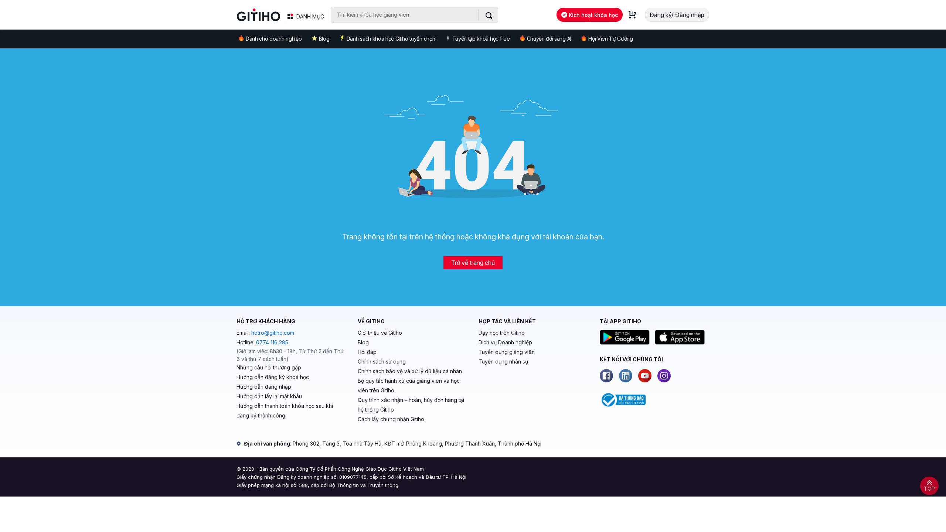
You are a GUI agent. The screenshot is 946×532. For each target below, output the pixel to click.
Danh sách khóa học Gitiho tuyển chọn (391, 38)
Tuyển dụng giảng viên (507, 352)
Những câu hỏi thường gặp (268, 367)
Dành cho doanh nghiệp (274, 38)
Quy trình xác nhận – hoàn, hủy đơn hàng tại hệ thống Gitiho (411, 405)
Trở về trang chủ (473, 262)
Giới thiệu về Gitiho (380, 333)
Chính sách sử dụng (382, 361)
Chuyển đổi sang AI (549, 38)
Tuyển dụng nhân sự (503, 361)
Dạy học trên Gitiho (502, 333)
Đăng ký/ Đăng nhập (677, 14)
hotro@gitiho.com (272, 333)
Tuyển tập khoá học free (481, 38)
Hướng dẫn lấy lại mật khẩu (269, 396)
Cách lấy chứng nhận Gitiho (391, 419)
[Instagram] (664, 375)
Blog (324, 38)
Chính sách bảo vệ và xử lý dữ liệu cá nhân (410, 371)
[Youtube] (644, 375)
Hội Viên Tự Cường (610, 38)
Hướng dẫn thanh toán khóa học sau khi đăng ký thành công (284, 411)
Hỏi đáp (367, 352)
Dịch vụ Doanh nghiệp (505, 342)
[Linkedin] (625, 375)
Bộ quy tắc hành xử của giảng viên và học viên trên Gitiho (409, 385)
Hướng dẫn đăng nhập (263, 386)
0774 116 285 (272, 342)
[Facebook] (606, 375)
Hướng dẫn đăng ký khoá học (272, 377)
